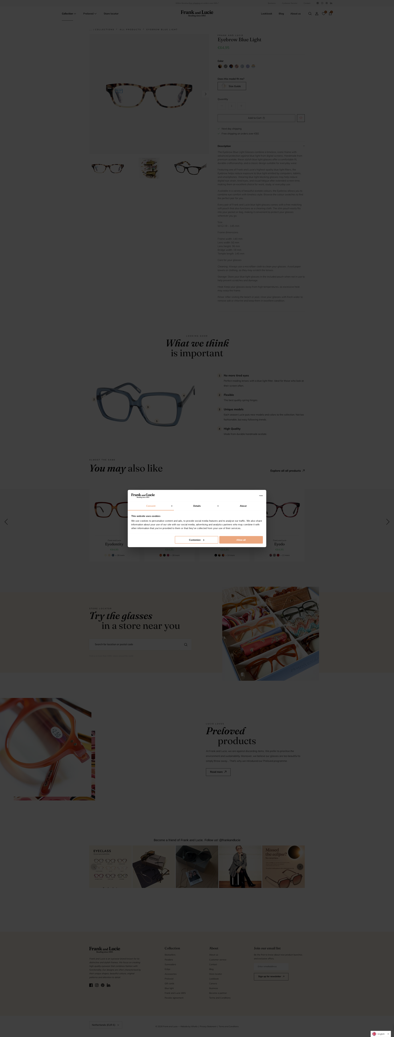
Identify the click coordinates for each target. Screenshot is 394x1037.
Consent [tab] (150, 506)
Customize (195, 539)
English (381, 1034)
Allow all (241, 539)
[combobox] (381, 1034)
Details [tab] (197, 506)
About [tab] (243, 506)
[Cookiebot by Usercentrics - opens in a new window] (249, 495)
